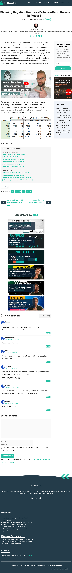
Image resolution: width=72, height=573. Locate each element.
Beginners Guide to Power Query (14, 154)
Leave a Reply (45, 316)
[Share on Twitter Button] (16, 191)
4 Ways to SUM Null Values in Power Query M (36, 202)
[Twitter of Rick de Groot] (36, 36)
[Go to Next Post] (48, 202)
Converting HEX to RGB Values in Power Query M (17, 522)
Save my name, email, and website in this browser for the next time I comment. (26, 449)
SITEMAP (47, 2)
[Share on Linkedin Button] (12, 191)
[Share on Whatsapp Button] (23, 191)
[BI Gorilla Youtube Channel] (30, 36)
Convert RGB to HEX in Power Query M (14, 524)
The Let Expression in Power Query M (14, 526)
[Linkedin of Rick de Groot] (33, 36)
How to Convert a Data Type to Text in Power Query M (63, 132)
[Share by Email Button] (19, 191)
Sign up (30, 555)
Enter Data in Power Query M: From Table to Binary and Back (63, 110)
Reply (48, 333)
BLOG (30, 2)
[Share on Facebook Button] (27, 191)
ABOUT (63, 2)
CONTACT (55, 2)
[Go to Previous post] (3, 202)
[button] (68, 3)
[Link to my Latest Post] (26, 226)
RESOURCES (38, 2)
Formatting (5, 187)
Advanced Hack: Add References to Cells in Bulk (15, 202)
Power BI (48, 19)
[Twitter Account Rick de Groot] (40, 498)
